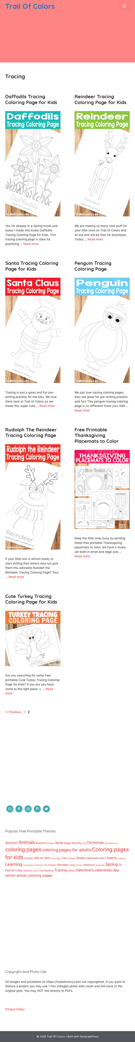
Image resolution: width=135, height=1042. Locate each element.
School (79, 865)
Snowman (100, 865)
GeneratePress (89, 1036)
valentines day (107, 870)
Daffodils (28, 858)
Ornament (38, 865)
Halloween (92, 858)
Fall (64, 858)
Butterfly (76, 842)
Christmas (95, 842)
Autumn (41, 843)
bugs (67, 843)
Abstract (11, 843)
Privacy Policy (15, 1009)
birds (59, 843)
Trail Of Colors (30, 6)
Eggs (59, 858)
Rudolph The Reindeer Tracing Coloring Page (31, 432)
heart (102, 858)
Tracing (60, 870)
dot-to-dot (41, 858)
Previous (13, 712)
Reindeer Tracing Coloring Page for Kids (100, 99)
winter (10, 875)
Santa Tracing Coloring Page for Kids (31, 266)
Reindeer (63, 864)
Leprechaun (28, 865)
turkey (71, 870)
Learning (13, 864)
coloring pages (23, 849)
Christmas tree (111, 843)
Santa (72, 865)
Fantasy (71, 858)
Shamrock (89, 864)
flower (80, 858)
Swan (35, 871)
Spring (111, 864)
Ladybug (122, 858)
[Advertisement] (67, 38)
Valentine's (85, 870)
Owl (45, 865)
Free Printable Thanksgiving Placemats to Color (97, 435)
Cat (83, 843)
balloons (50, 843)
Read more (31, 244)
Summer (27, 870)
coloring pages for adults (66, 849)
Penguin (52, 865)
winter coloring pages (34, 875)
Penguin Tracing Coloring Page (93, 266)
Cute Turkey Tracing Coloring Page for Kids (31, 599)
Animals (27, 842)
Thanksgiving (46, 870)
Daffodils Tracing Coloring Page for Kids (31, 99)
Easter (53, 858)
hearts (112, 858)
